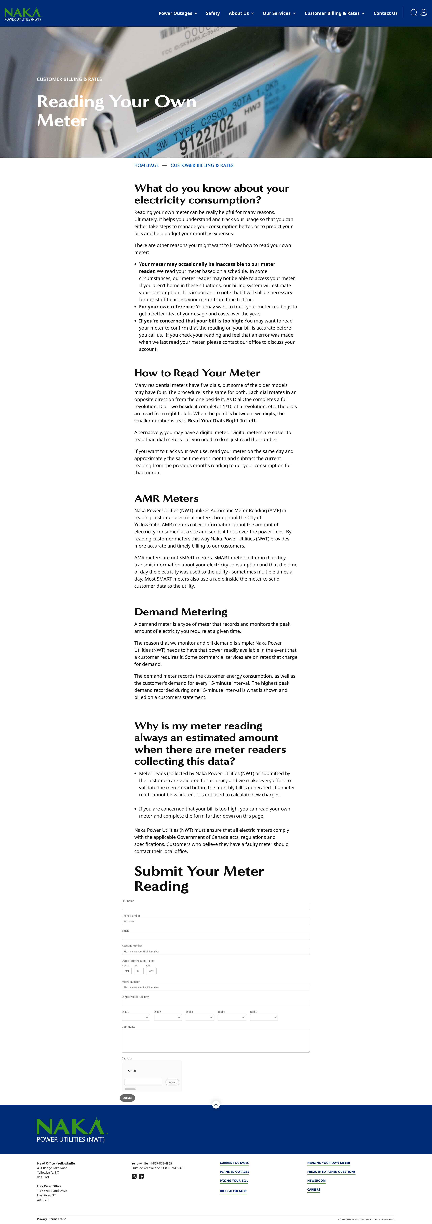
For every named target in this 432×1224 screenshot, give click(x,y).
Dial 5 (253, 1011)
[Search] (410, 13)
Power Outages (175, 13)
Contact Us (386, 13)
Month (125, 966)
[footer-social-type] (134, 1176)
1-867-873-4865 (161, 1163)
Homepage (146, 165)
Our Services (277, 13)
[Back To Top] (216, 1105)
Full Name (128, 900)
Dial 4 (221, 1011)
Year (148, 966)
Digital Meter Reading (135, 996)
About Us (239, 13)
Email (125, 930)
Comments (128, 1026)
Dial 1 (125, 1011)
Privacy (42, 1219)
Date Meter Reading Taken (138, 960)
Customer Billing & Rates (332, 13)
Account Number (132, 945)
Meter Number (131, 981)
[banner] (24, 14)
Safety (213, 13)
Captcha (127, 1058)
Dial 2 (157, 1011)
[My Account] (425, 10)
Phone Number (131, 915)
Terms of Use (57, 1219)
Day (135, 966)
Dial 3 (189, 1011)
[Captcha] (152, 1076)
